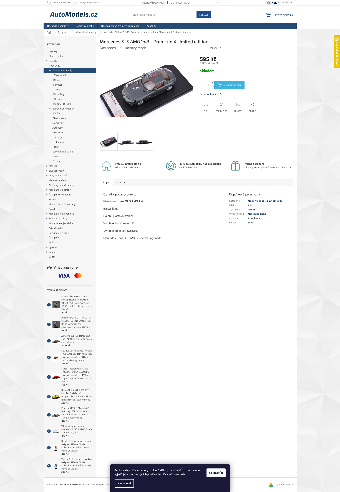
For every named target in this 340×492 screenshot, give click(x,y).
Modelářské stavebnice (61, 214)
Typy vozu (54, 66)
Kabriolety (58, 94)
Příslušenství (56, 228)
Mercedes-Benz (257, 214)
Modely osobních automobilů (265, 201)
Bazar (52, 257)
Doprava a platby (180, 2)
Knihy (52, 242)
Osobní (252, 209)
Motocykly (58, 123)
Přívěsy (56, 113)
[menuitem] (58, 26)
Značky (53, 252)
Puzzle (52, 199)
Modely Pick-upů (62, 104)
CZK (274, 2)
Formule (57, 85)
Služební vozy (56, 171)
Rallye (56, 80)
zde (183, 474)
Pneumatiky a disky (59, 233)
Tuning (57, 89)
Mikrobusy (58, 132)
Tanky (55, 147)
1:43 (250, 205)
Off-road (57, 99)
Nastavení (124, 483)
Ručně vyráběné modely (62, 185)
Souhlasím (216, 473)
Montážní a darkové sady (62, 204)
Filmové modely (57, 180)
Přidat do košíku (232, 84)
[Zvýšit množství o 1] (212, 83)
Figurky (53, 209)
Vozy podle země (58, 175)
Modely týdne (56, 56)
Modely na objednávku (61, 223)
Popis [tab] (106, 182)
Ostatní (56, 161)
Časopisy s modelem (60, 195)
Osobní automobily (62, 70)
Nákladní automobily (63, 109)
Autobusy (57, 128)
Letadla (56, 156)
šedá (251, 223)
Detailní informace (209, 94)
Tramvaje (57, 137)
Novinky (53, 51)
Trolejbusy (58, 142)
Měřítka (53, 166)
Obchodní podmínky (153, 2)
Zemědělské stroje (62, 152)
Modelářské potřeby (60, 190)
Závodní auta (60, 75)
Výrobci (53, 247)
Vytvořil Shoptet (284, 484)
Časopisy (54, 237)
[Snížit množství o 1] (212, 87)
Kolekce (53, 61)
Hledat (203, 14)
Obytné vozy (59, 118)
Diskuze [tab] (121, 182)
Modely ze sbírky (58, 218)
